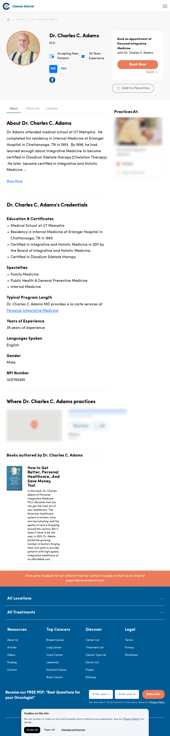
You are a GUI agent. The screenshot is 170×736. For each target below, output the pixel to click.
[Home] (8, 19)
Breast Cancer (55, 640)
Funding (12, 662)
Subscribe (153, 694)
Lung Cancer (54, 647)
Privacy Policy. (157, 702)
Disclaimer (131, 655)
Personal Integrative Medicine (32, 311)
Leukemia (52, 662)
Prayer (90, 670)
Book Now (137, 64)
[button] (85, 599)
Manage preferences (73, 730)
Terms (129, 640)
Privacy (129, 647)
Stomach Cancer (56, 670)
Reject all (49, 730)
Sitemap (91, 677)
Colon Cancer (54, 655)
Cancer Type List (96, 655)
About (14, 108)
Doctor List (92, 662)
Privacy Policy (130, 719)
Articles (12, 647)
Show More (15, 181)
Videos (11, 655)
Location (52, 108)
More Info (33, 108)
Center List (92, 640)
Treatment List (95, 647)
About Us (12, 640)
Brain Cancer (54, 677)
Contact (12, 670)
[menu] (165, 6)
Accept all (32, 730)
